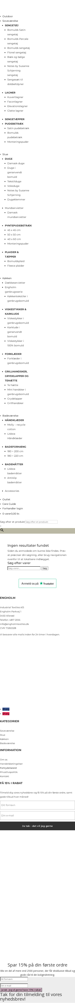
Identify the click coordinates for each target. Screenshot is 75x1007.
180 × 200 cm (15, 451)
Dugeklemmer (16, 199)
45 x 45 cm (14, 230)
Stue (5, 154)
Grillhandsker (15, 403)
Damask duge (15, 163)
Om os (3, 759)
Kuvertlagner (15, 97)
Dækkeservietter (15, 282)
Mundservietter (14, 208)
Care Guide (9, 503)
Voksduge (13, 185)
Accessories (12, 490)
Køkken (7, 278)
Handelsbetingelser (11, 763)
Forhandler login (12, 508)
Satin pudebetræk (18, 128)
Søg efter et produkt (12, 521)
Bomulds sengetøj (18, 48)
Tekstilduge (14, 181)
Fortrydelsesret (8, 768)
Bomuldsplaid (15, 261)
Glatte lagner (15, 110)
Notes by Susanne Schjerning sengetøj (18, 70)
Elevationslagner (17, 106)
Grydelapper (14, 398)
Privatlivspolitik (9, 772)
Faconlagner (15, 101)
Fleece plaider (15, 265)
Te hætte (12, 385)
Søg (45, 568)
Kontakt (4, 776)
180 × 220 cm (15, 455)
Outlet (6, 499)
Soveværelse (10, 20)
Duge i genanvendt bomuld (14, 172)
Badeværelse (10, 415)
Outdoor (7, 16)
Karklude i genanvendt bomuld (14, 332)
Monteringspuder (18, 141)
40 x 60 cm (14, 239)
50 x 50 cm (14, 234)
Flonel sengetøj (16, 52)
